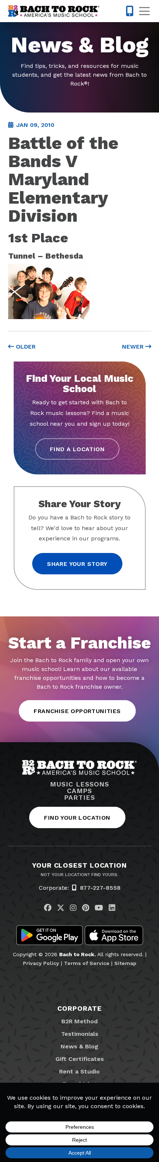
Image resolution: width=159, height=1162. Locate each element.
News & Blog (79, 1046)
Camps (79, 791)
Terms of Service (86, 963)
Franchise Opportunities (77, 711)
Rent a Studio (79, 1071)
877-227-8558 (100, 887)
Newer (133, 346)
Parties (79, 797)
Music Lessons (79, 784)
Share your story (77, 563)
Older (24, 346)
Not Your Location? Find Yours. (79, 874)
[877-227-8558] (129, 11)
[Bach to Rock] (54, 11)
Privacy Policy (41, 963)
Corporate (79, 1008)
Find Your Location (77, 817)
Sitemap (125, 963)
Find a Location (77, 449)
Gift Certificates (79, 1058)
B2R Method (79, 1021)
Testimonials (79, 1033)
